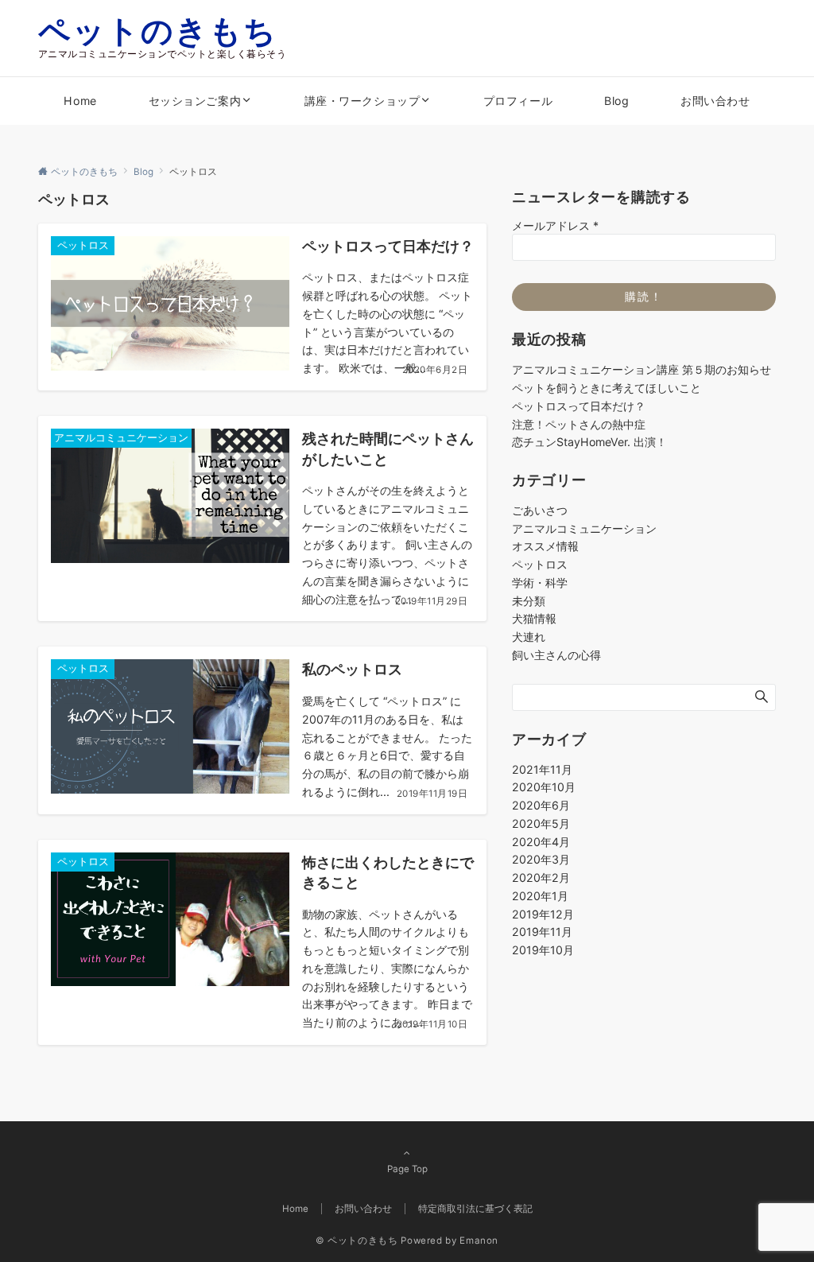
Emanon (478, 1240)
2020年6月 (541, 805)
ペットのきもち (157, 30)
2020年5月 (541, 823)
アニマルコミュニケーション (584, 528)
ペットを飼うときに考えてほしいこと (606, 387)
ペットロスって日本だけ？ (578, 406)
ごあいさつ (540, 510)
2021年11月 (542, 769)
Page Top (407, 1169)
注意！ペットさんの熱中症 (578, 424)
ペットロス (540, 564)
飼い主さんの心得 (556, 655)
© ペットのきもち (357, 1240)
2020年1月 (540, 896)
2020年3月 (541, 859)
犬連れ (528, 636)
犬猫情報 (534, 618)
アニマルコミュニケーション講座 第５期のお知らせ (641, 369)
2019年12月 (543, 914)
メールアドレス (555, 225)
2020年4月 (541, 841)
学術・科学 (540, 582)
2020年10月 (544, 787)
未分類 (528, 601)
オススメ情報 (545, 546)
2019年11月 (542, 931)
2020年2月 (541, 877)
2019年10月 (543, 950)
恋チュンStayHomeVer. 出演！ (589, 441)
